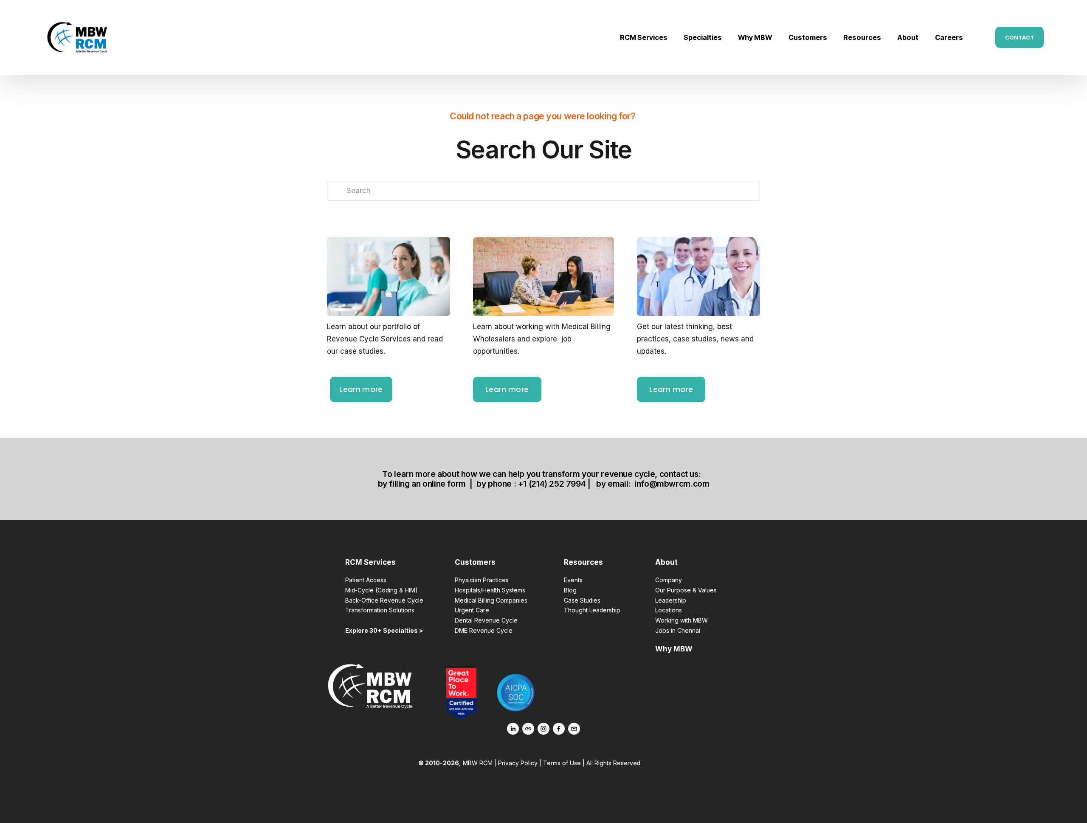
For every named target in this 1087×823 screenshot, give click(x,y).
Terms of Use (562, 763)
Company (668, 580)
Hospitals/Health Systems (490, 590)
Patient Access (365, 580)
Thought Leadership (592, 610)
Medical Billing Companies (491, 600)
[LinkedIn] (513, 729)
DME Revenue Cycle (484, 630)
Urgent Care (472, 610)
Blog (570, 590)
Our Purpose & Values (686, 590)
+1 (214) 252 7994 (552, 484)
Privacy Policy (518, 763)
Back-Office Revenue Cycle (384, 600)
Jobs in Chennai (677, 630)
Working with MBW (681, 620)
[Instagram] (543, 729)
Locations (668, 610)
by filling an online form (422, 484)
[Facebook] (559, 729)
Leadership (670, 600)
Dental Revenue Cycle (486, 620)
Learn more (361, 389)
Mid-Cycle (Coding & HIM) (381, 590)
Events (573, 580)
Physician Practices (482, 580)
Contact (1019, 37)
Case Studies (582, 600)
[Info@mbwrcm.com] (574, 729)
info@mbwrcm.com (671, 484)
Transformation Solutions (379, 610)
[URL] (528, 729)
